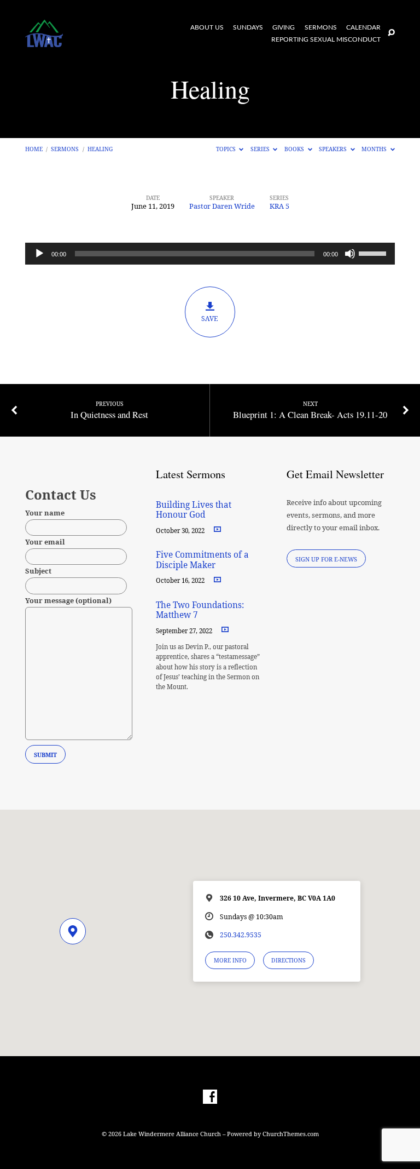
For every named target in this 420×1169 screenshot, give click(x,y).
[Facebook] (210, 1097)
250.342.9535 (240, 934)
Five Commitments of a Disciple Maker (202, 559)
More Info (230, 960)
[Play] (39, 253)
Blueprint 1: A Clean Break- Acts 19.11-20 (310, 414)
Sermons (321, 28)
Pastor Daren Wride (222, 206)
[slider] (374, 252)
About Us (207, 28)
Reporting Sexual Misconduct (326, 40)
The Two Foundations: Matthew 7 (200, 610)
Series (260, 149)
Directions (288, 960)
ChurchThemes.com (290, 1134)
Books (295, 149)
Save (209, 318)
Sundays (248, 28)
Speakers (333, 149)
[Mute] (350, 253)
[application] (210, 254)
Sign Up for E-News (326, 559)
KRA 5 (279, 206)
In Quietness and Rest (109, 414)
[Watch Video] (217, 529)
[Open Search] (391, 33)
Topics (226, 149)
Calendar (363, 28)
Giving (283, 28)
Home (34, 149)
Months (374, 149)
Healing (100, 149)
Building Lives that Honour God (193, 509)
